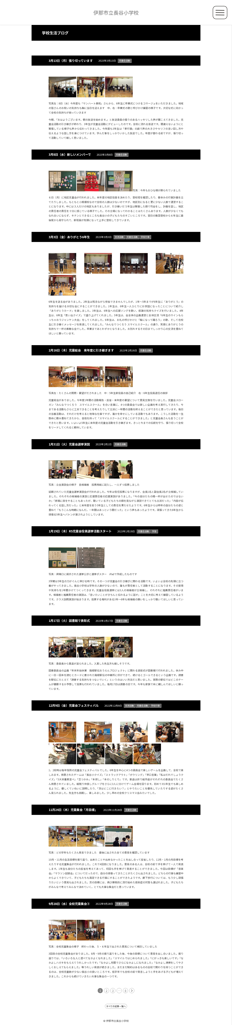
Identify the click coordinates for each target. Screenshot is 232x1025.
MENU (220, 12)
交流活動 (119, 237)
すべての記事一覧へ (116, 1006)
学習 (154, 531)
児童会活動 (124, 60)
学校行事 (145, 237)
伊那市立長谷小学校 (116, 12)
